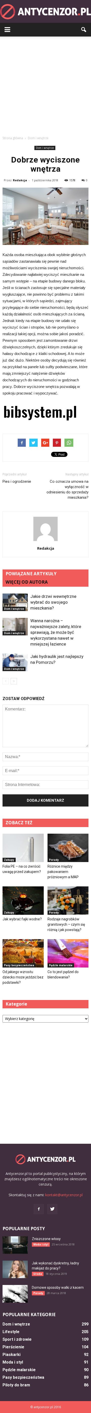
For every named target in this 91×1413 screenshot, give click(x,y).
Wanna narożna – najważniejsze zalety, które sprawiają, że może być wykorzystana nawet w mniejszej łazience (55, 632)
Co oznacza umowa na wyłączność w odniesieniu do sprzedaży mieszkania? (67, 489)
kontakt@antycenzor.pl (64, 1194)
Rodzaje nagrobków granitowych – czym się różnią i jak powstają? (66, 924)
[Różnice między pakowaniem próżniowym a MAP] (68, 848)
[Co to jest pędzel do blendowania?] (68, 953)
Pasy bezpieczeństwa (19, 965)
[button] (84, 30)
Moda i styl (40, 1244)
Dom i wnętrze (45, 148)
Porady (54, 860)
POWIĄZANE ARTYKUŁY (31, 574)
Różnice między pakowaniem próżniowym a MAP (63, 871)
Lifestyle (11, 1331)
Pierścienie (13, 1347)
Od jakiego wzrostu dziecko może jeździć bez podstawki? (23, 977)
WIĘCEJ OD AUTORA (27, 582)
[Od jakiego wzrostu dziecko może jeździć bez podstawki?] (23, 953)
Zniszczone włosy (46, 1239)
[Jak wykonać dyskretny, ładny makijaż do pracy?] (15, 1269)
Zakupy (9, 860)
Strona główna (13, 138)
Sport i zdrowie (17, 1339)
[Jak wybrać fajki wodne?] (23, 900)
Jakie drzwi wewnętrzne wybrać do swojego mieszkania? (53, 602)
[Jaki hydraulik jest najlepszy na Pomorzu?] (15, 662)
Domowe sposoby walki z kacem (58, 1287)
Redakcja (20, 180)
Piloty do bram (16, 1385)
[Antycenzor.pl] (45, 11)
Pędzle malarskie (61, 965)
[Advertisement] (45, 84)
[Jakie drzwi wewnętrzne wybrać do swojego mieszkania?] (15, 602)
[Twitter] (52, 1209)
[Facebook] (39, 1209)
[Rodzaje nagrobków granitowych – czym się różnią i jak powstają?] (68, 900)
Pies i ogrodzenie (17, 481)
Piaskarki (11, 1354)
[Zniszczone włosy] (15, 1245)
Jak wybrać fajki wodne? (22, 919)
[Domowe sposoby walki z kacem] (15, 1294)
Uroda (37, 1274)
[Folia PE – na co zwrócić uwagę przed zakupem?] (23, 848)
